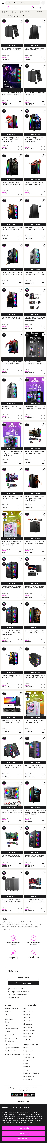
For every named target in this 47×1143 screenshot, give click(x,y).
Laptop (26, 1064)
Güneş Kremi (28, 1070)
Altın (25, 1008)
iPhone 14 (27, 1015)
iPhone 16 (27, 1060)
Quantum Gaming (28, 927)
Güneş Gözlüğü (29, 1057)
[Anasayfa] (3, 12)
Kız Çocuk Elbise (29, 1051)
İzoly (13, 924)
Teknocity (3, 927)
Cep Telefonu (28, 1040)
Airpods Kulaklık (29, 1021)
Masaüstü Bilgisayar (28, 12)
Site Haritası (9, 1044)
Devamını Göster (5, 929)
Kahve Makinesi (29, 1076)
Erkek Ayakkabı (29, 1034)
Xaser (1, 922)
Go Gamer (17, 922)
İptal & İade (8, 1032)
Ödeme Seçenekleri (11, 1029)
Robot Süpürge (28, 1011)
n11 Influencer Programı (12, 1054)
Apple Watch (28, 1027)
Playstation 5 (28, 1024)
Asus (7, 927)
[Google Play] (17, 1095)
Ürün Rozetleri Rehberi (12, 1051)
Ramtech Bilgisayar (6, 924)
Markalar (8, 1011)
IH (15, 927)
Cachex (36, 924)
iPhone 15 (27, 1048)
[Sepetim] (43, 3)
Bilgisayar (17, 12)
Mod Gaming (29, 924)
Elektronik (9, 12)
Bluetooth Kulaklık (29, 1030)
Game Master (30, 922)
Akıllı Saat (27, 1018)
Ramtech (6, 922)
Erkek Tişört (27, 1037)
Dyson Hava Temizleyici (31, 1073)
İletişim (7, 1015)
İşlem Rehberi (9, 1035)
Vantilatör (27, 1067)
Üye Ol (7, 1022)
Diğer (36, 927)
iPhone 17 (27, 1054)
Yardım (7, 1025)
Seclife (23, 924)
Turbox (23, 922)
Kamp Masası (28, 1079)
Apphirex (38, 922)
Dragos (18, 924)
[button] (11, 87)
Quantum (20, 927)
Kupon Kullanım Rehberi (13, 1048)
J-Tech (41, 924)
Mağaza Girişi (23, 977)
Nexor (12, 922)
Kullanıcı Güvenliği (11, 1038)
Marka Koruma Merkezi (12, 1008)
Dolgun (12, 927)
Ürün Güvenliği (10, 1041)
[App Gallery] (29, 1095)
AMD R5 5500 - (40, 12)
